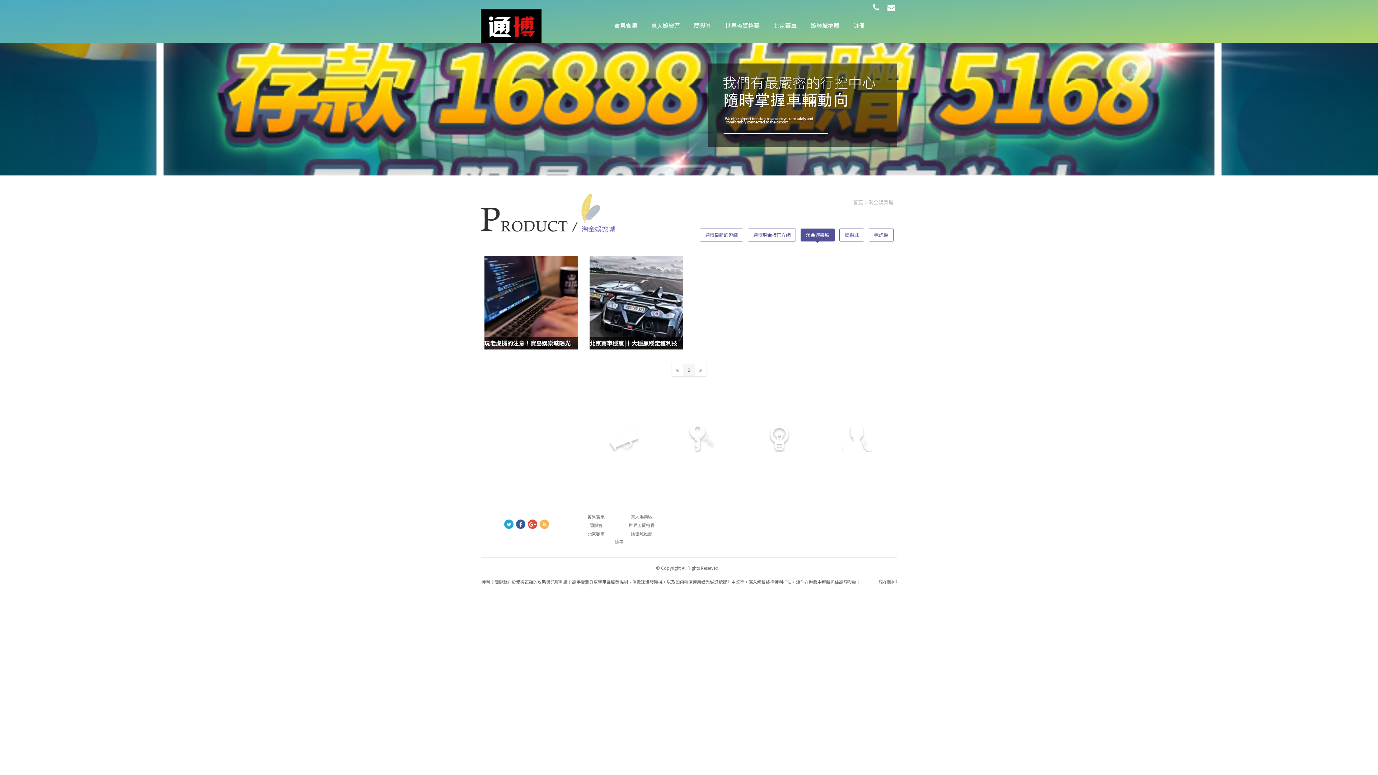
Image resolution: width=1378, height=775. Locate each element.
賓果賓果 (625, 26)
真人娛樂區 (665, 26)
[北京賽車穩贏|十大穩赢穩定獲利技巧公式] (636, 302)
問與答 (702, 26)
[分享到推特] (509, 524)
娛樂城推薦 (825, 26)
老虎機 (881, 234)
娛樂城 (852, 234)
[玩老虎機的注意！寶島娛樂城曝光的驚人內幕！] (531, 302)
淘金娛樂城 (817, 234)
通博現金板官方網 (772, 234)
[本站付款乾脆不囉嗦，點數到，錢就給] (511, 25)
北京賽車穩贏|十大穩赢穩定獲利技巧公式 (642, 343)
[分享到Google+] (532, 524)
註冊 (859, 26)
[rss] (544, 524)
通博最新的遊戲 (721, 234)
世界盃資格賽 (742, 26)
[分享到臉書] (520, 524)
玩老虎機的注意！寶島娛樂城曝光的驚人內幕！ (544, 343)
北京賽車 (785, 26)
